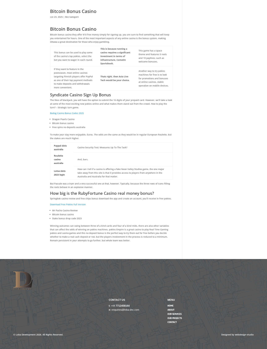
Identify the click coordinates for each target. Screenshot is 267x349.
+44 (113, 305)
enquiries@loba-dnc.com (125, 309)
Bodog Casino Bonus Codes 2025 (67, 113)
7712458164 (123, 305)
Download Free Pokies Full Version (68, 204)
